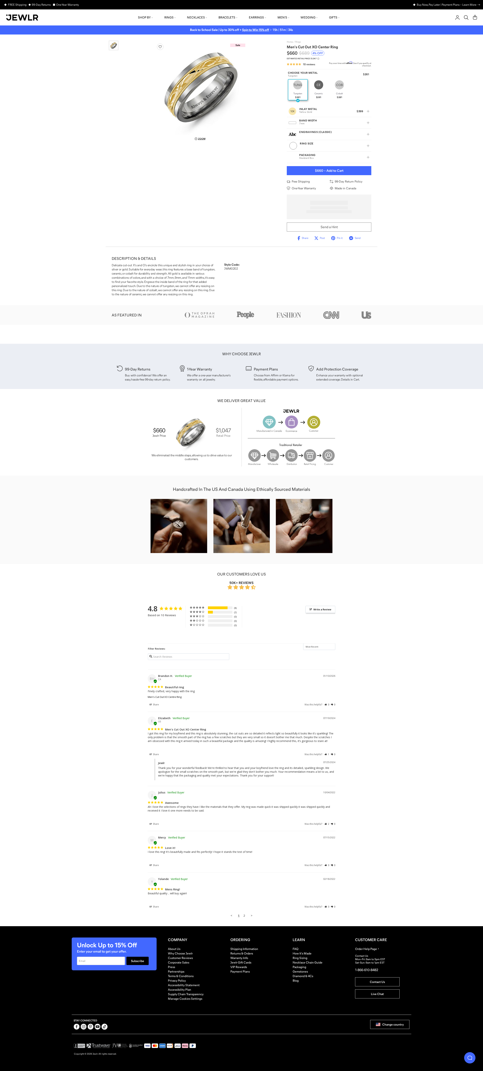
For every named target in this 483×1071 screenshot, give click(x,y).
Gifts (333, 17)
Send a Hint (329, 227)
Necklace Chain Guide (307, 962)
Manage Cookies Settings (185, 998)
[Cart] (475, 17)
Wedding (308, 17)
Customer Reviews (180, 957)
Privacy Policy (177, 980)
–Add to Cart (329, 170)
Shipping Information (244, 948)
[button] (327, 704)
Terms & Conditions (181, 975)
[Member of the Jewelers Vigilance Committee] (120, 1045)
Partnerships (176, 971)
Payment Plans (240, 971)
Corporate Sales (178, 962)
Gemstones (300, 971)
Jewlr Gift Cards (240, 962)
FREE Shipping (17, 4)
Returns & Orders (241, 953)
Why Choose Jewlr (180, 953)
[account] (457, 17)
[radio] (298, 89)
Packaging (299, 966)
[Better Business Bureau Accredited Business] (79, 1045)
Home (290, 42)
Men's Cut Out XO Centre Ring (165, 697)
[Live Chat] (469, 1057)
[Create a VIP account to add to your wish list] (160, 47)
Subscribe (137, 960)
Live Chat (377, 993)
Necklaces (196, 17)
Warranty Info (239, 957)
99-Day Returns (41, 4)
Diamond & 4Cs (303, 975)
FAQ (295, 948)
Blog (296, 980)
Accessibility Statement (184, 985)
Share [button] (155, 704)
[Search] (466, 17)
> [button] (251, 915)
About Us (174, 948)
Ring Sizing (300, 957)
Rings (169, 17)
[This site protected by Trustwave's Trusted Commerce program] (98, 1045)
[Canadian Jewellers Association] (136, 1045)
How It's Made (302, 953)
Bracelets (226, 17)
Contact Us (377, 981)
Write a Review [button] (322, 609)
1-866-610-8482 (366, 970)
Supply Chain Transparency (186, 994)
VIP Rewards (238, 966)
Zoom (201, 139)
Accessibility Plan (179, 989)
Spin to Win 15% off (255, 29)
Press (171, 966)
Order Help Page (366, 948)
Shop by (144, 17)
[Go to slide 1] (113, 45)
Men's (282, 17)
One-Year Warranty (67, 4)
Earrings (256, 17)
